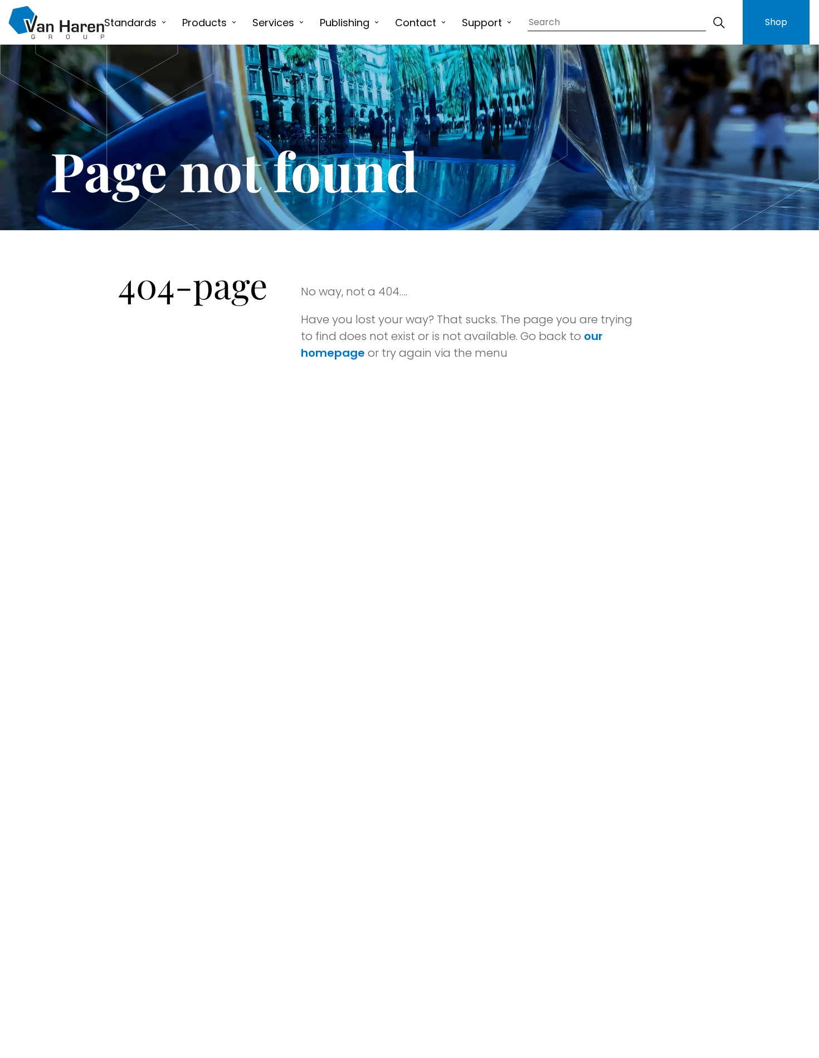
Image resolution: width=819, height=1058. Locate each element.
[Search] (718, 22)
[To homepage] (56, 22)
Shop (776, 22)
